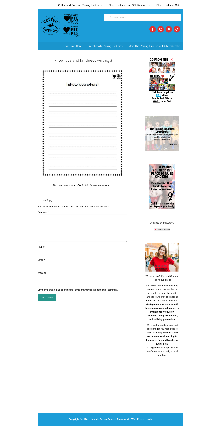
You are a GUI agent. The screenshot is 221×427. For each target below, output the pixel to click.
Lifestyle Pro (96, 419)
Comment (43, 212)
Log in (149, 419)
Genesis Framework (118, 419)
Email (41, 260)
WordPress (137, 419)
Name (41, 247)
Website (42, 273)
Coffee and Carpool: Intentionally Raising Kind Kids (60, 26)
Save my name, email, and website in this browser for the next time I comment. (78, 290)
